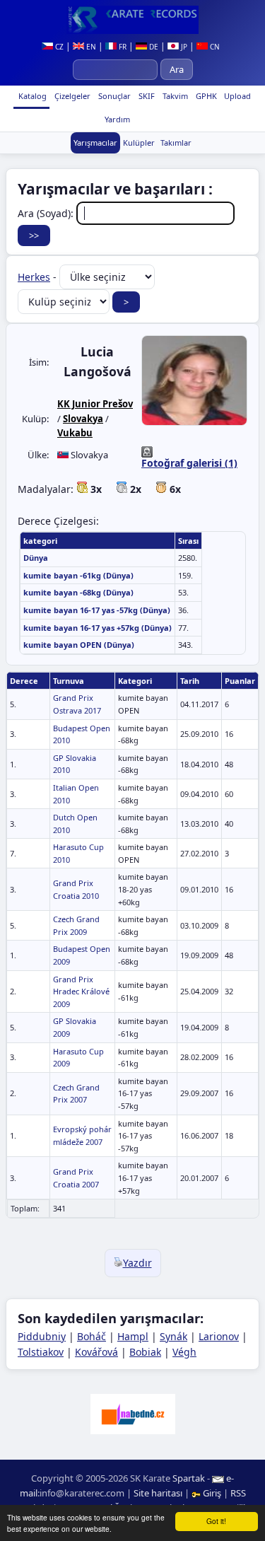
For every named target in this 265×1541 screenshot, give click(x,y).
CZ (58, 47)
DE (152, 47)
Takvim (174, 96)
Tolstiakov (41, 1352)
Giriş (212, 1493)
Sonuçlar (113, 96)
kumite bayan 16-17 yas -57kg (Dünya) (96, 610)
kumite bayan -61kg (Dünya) (78, 575)
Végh (184, 1352)
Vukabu (75, 432)
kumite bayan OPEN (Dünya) (78, 644)
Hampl (132, 1336)
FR (121, 47)
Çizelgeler (71, 96)
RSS (238, 1493)
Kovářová (96, 1352)
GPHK (205, 96)
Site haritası (158, 1493)
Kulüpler (139, 142)
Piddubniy (42, 1336)
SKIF (145, 96)
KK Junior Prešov (95, 403)
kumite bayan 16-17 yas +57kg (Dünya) (97, 627)
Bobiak (145, 1352)
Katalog (31, 96)
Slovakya (83, 418)
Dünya (35, 557)
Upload (237, 96)
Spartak (188, 1478)
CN (214, 47)
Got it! (216, 1521)
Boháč (91, 1336)
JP (183, 47)
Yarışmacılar (95, 142)
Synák (173, 1336)
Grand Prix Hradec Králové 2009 (81, 991)
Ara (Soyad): (47, 213)
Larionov (219, 1336)
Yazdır (137, 1262)
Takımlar (176, 142)
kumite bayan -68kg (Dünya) (78, 592)
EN (90, 47)
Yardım (116, 119)
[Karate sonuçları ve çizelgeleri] (132, 20)
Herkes (34, 277)
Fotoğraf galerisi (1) (189, 463)
